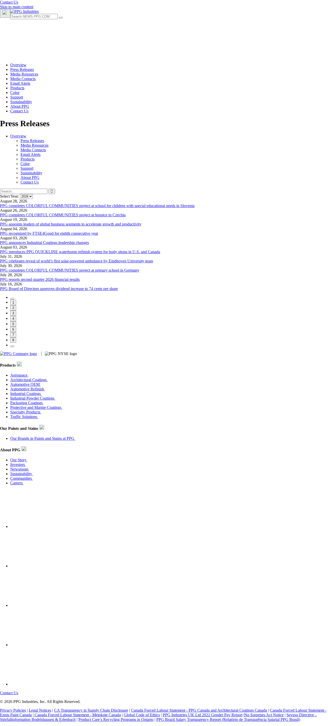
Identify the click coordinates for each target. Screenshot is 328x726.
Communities (21, 478)
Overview (18, 136)
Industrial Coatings (26, 393)
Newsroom (19, 469)
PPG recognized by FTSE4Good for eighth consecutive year (49, 233)
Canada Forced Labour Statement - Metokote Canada (77, 715)
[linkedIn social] (48, 566)
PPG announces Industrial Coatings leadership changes (44, 242)
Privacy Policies (13, 710)
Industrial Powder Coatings (32, 398)
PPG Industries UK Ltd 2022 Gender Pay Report (202, 715)
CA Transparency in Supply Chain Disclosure (91, 710)
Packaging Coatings (27, 403)
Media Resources (34, 145)
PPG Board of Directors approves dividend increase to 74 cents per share (59, 288)
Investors (18, 464)
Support (26, 168)
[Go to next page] (12, 346)
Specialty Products (25, 412)
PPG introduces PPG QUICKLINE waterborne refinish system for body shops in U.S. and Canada (80, 252)
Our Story (18, 460)
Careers (17, 483)
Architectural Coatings (29, 380)
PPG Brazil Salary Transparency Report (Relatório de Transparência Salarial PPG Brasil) (228, 719)
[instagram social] (48, 645)
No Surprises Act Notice (264, 715)
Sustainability (31, 173)
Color (25, 164)
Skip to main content (16, 7)
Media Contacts (33, 150)
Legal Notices (40, 710)
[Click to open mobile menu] (5, 13)
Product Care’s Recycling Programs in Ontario (115, 719)
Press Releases (32, 140)
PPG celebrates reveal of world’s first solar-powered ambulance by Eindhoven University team (76, 261)
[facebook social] (48, 526)
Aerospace (19, 375)
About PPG (29, 177)
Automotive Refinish (27, 389)
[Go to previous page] (12, 299)
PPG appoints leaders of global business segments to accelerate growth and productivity (70, 224)
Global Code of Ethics (142, 715)
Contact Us (9, 2)
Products (27, 159)
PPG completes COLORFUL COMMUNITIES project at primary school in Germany (69, 270)
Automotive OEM (25, 384)
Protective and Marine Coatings (36, 407)
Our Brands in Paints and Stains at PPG (42, 438)
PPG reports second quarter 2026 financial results (40, 279)
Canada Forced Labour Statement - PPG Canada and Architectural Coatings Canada (199, 710)
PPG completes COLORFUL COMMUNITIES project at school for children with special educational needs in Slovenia (97, 206)
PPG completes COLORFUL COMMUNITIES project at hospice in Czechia (63, 215)
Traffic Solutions (24, 416)
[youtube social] (48, 684)
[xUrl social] (48, 605)
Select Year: (10, 196)
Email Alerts (30, 154)
